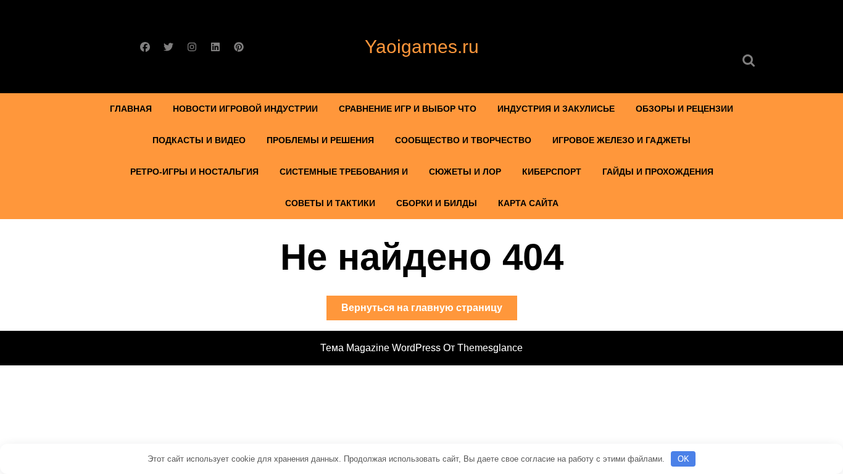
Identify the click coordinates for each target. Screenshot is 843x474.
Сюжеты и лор (465, 172)
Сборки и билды (436, 203)
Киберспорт (551, 172)
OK (683, 459)
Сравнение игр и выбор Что (407, 109)
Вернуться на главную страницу (429, 311)
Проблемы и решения (320, 140)
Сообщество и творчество (463, 140)
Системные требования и (344, 172)
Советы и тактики (330, 203)
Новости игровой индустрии (245, 109)
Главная (131, 109)
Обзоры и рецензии (684, 109)
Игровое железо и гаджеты (621, 140)
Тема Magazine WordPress (380, 348)
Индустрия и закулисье (556, 109)
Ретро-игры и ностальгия (194, 172)
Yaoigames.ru (422, 46)
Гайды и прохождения (657, 172)
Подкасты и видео (199, 140)
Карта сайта (528, 203)
